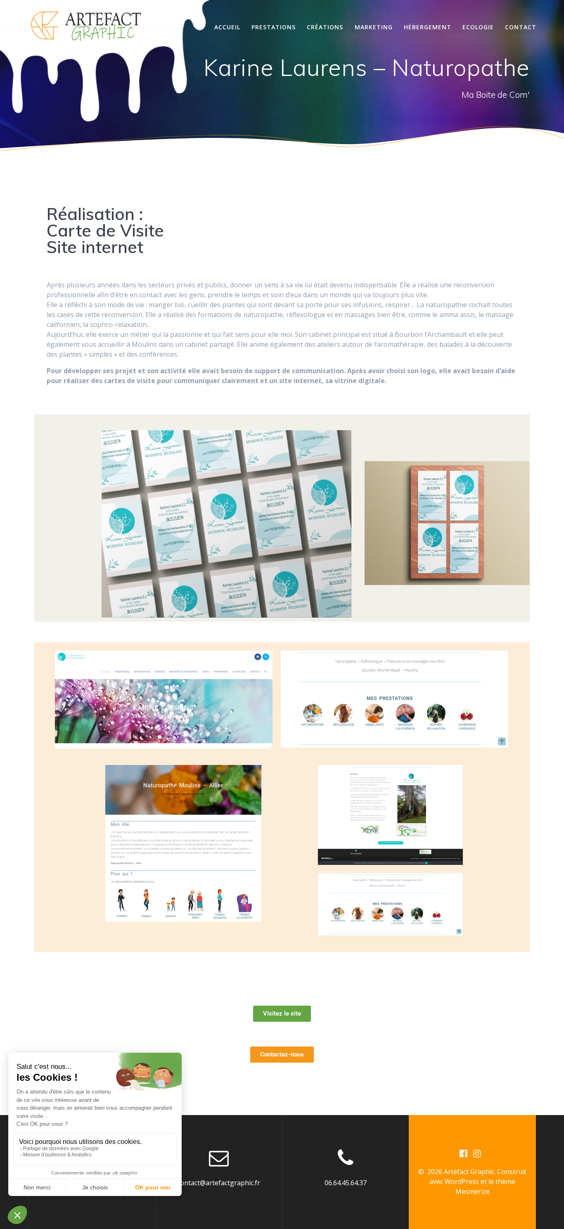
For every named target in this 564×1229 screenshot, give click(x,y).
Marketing (374, 27)
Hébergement (427, 27)
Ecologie (478, 27)
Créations (325, 27)
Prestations (273, 27)
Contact (520, 27)
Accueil (227, 27)
